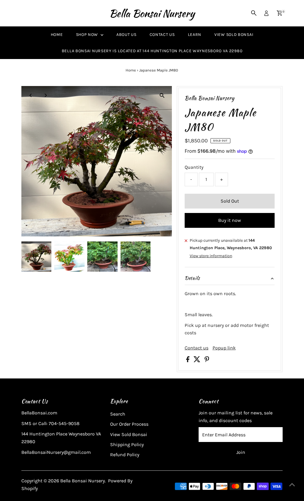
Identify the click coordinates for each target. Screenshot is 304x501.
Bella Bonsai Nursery (152, 13)
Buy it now (229, 220)
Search (117, 414)
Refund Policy (124, 454)
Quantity (194, 167)
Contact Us (162, 34)
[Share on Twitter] (198, 360)
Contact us (196, 348)
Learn (195, 34)
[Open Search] (253, 13)
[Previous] (31, 95)
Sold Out (230, 201)
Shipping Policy (127, 444)
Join (240, 452)
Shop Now (87, 34)
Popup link (224, 348)
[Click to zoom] (162, 95)
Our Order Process (129, 424)
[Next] (45, 95)
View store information (211, 256)
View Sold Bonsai (233, 34)
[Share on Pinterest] (207, 360)
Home (57, 34)
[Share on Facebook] (188, 360)
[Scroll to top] (292, 485)
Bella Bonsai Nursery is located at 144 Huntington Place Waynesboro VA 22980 (152, 50)
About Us (126, 34)
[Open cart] (279, 13)
